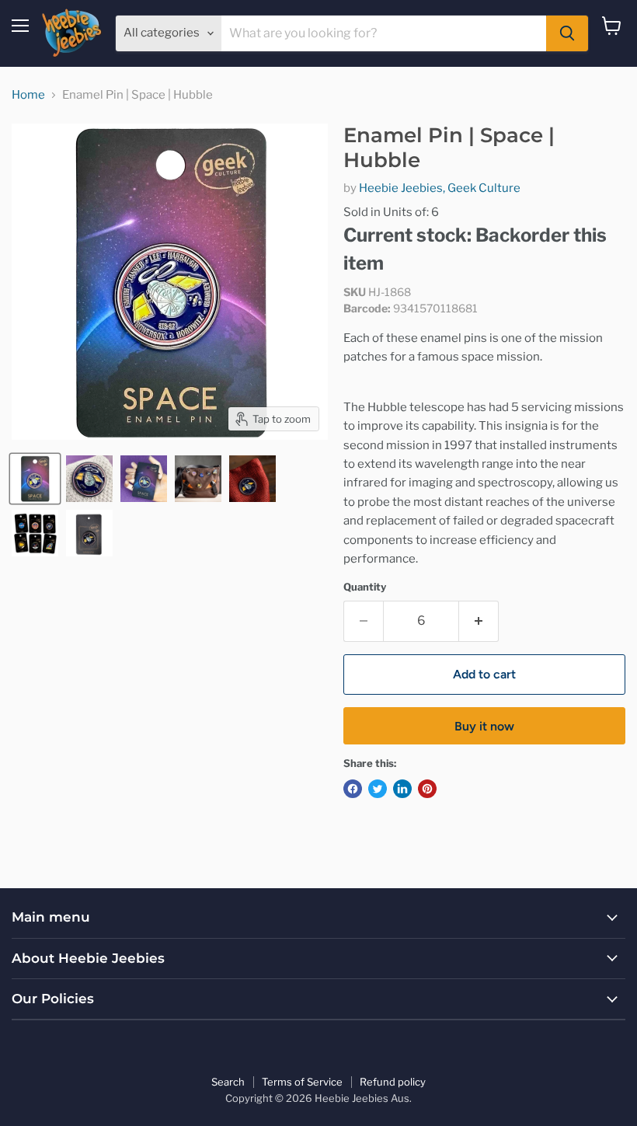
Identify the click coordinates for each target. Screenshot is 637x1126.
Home (28, 95)
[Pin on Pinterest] (427, 788)
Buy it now (484, 726)
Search (228, 1081)
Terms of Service (302, 1081)
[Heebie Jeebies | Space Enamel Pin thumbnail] (35, 533)
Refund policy (393, 1081)
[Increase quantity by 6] (479, 621)
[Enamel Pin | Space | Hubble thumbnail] (35, 479)
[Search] (567, 33)
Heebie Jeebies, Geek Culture (439, 188)
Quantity (364, 587)
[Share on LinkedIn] (402, 788)
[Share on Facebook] (352, 788)
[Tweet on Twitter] (377, 788)
